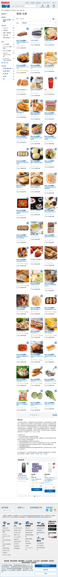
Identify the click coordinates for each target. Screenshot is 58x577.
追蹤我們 (49, 508)
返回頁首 (55, 415)
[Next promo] (56, 478)
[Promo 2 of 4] (36, 496)
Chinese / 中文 (45, 2)
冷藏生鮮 (32, 453)
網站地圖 (6, 561)
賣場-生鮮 (22, 10)
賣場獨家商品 (7, 10)
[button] (37, 6)
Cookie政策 (29, 561)
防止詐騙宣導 (11, 517)
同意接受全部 (45, 566)
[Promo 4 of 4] (39, 496)
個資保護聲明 (44, 561)
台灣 (54, 3)
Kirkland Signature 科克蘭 (34, 431)
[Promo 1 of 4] (34, 496)
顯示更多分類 (4, 62)
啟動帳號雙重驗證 (36, 517)
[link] (22, 39)
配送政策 (33, 562)
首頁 (2, 10)
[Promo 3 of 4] (37, 496)
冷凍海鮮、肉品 (38, 453)
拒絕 (45, 573)
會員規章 (51, 561)
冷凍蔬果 (45, 453)
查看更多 (45, 570)
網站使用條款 (13, 561)
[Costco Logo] (5, 2)
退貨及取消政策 (26, 562)
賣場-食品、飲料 (15, 10)
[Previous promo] (17, 478)
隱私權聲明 (21, 561)
